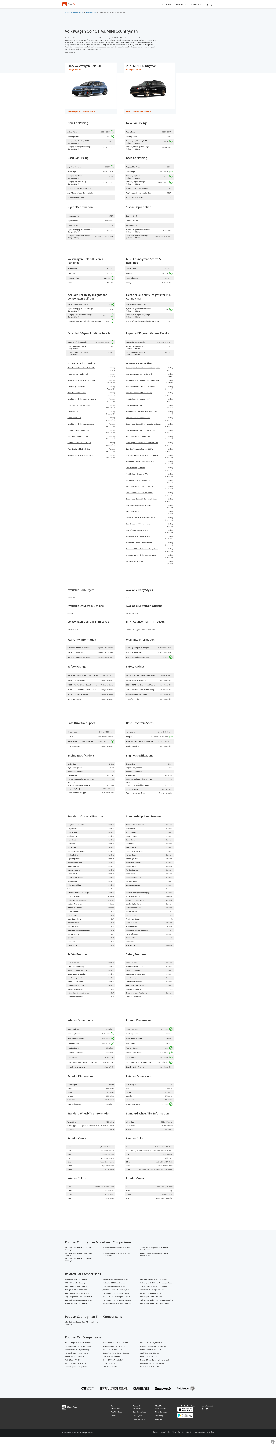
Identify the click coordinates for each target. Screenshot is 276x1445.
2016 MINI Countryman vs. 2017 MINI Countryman (78, 1249)
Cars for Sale (166, 4)
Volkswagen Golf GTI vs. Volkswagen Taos (156, 1283)
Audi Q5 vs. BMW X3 (72, 1360)
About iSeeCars (160, 1408)
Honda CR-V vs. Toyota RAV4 (113, 1360)
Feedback (158, 1419)
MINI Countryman (91, 12)
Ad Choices (210, 1432)
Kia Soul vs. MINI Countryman (114, 1283)
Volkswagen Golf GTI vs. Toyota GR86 (154, 1304)
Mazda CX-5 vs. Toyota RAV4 (151, 1343)
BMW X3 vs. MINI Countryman (114, 1286)
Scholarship (159, 1416)
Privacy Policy (176, 1432)
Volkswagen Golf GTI (77, 12)
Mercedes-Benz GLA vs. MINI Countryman (118, 1304)
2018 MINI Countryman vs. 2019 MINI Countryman (78, 1254)
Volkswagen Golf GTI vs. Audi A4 (152, 1297)
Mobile (113, 1416)
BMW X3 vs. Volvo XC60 (148, 1356)
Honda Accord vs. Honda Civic (151, 1350)
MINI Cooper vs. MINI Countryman (77, 1286)
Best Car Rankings (139, 1412)
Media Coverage (161, 1412)
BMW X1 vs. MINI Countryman (76, 1279)
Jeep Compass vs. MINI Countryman (116, 1290)
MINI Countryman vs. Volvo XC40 (77, 1293)
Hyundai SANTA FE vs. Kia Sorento (115, 1343)
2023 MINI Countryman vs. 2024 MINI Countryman (116, 1249)
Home (67, 12)
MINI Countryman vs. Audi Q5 (151, 1293)
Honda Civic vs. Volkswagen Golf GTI (116, 1297)
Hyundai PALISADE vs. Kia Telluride (153, 1346)
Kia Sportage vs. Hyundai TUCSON (78, 1343)
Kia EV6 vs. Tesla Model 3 (149, 1367)
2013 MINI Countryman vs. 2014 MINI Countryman (154, 1254)
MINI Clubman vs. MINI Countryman (78, 1300)
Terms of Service (165, 1432)
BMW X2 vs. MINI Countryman (76, 1304)
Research (180, 4)
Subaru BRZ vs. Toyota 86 (74, 1356)
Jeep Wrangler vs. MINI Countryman (153, 1279)
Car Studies (137, 1408)
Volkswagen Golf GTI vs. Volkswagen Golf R (156, 1300)
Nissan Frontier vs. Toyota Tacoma (116, 1353)
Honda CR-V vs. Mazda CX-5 (113, 1350)
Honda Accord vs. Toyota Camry (77, 1350)
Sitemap (155, 1432)
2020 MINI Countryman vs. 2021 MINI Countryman (154, 1249)
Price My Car (137, 1416)
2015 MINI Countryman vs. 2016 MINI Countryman (116, 1254)
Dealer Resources (139, 1419)
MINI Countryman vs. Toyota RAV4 (116, 1293)
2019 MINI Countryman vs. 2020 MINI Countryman (78, 1260)
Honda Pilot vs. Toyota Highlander (78, 1346)
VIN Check (195, 4)
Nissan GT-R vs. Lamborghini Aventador (155, 1360)
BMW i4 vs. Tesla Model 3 (112, 1356)
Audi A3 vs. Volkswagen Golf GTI (152, 1290)
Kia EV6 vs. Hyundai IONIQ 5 (75, 1363)
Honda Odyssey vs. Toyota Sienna (77, 1367)
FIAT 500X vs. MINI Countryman (76, 1283)
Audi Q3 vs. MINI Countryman (76, 1290)
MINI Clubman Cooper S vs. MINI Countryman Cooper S (82, 1323)
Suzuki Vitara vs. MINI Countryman (153, 1286)
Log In (211, 4)
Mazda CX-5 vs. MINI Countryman (115, 1279)
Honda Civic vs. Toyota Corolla (76, 1353)
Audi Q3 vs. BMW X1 (110, 1363)
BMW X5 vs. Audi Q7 (110, 1367)
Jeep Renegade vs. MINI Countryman (78, 1297)
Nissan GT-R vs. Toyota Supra (114, 1346)
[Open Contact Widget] (273, 1442)
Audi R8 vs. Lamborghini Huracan (152, 1363)
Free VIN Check (116, 1412)
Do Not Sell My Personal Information (193, 1432)
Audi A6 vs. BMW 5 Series (149, 1353)
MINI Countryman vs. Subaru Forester (117, 1300)
